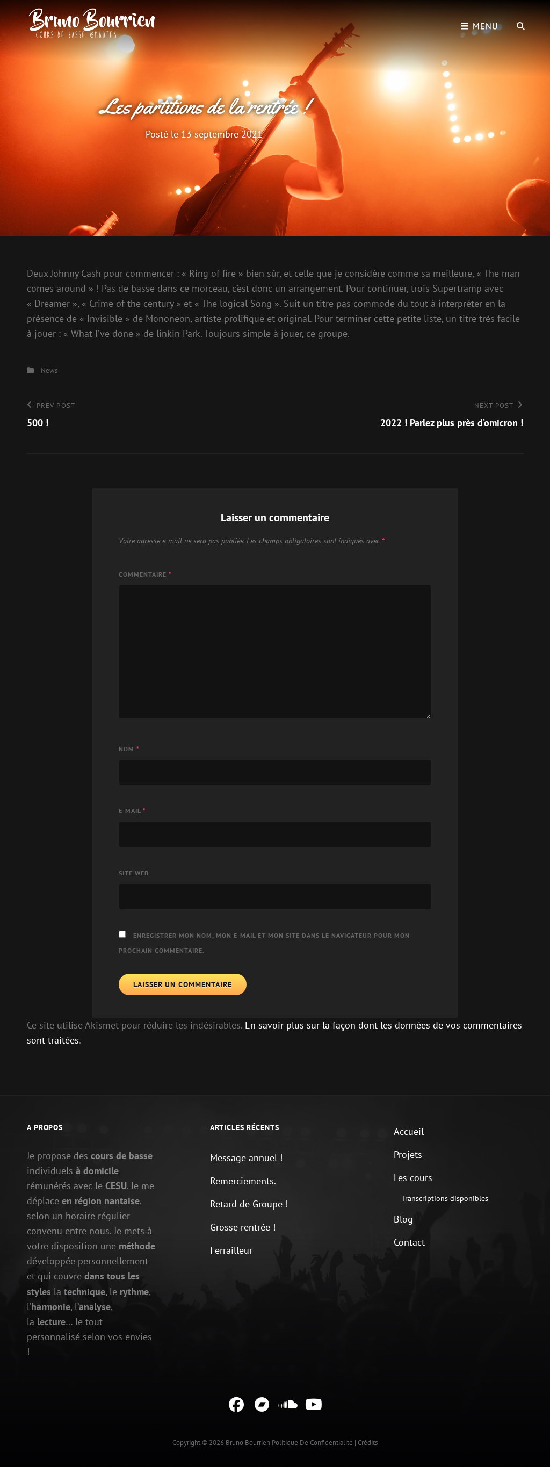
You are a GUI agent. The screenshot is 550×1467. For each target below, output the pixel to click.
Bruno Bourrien (248, 1442)
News (49, 370)
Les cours (413, 1177)
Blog (403, 1219)
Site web (134, 873)
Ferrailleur (231, 1250)
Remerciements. (243, 1181)
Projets (408, 1154)
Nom (129, 749)
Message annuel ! (246, 1158)
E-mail (132, 811)
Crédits (368, 1442)
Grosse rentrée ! (243, 1227)
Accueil (409, 1131)
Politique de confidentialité (312, 1442)
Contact (409, 1242)
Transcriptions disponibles (444, 1198)
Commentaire (145, 574)
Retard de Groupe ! (249, 1204)
